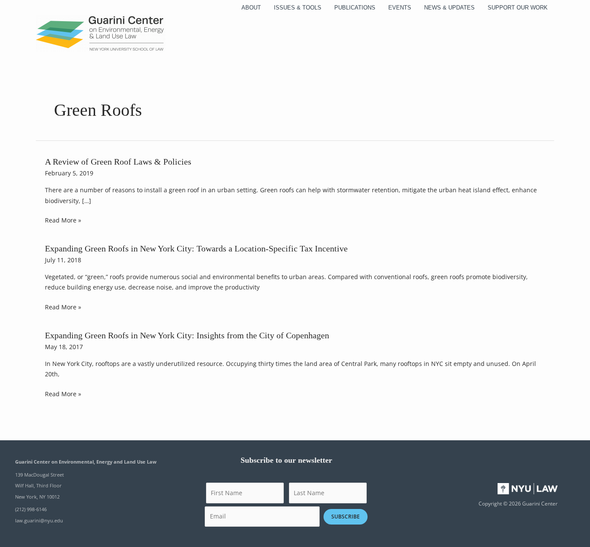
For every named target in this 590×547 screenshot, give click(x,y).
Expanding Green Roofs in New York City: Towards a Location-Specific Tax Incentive (196, 248)
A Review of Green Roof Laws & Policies (118, 161)
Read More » (63, 220)
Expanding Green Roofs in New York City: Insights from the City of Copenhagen (187, 335)
